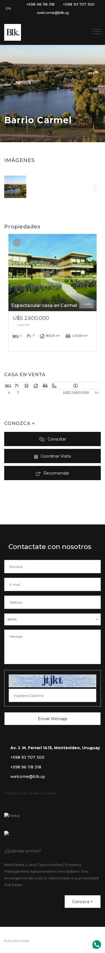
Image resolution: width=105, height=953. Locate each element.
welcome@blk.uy (27, 776)
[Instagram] (81, 12)
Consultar (57, 439)
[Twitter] (73, 12)
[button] (52, 619)
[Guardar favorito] (17, 242)
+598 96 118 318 (25, 767)
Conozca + (82, 901)
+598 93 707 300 (27, 757)
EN (8, 8)
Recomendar (56, 473)
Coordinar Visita (56, 456)
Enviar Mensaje (52, 718)
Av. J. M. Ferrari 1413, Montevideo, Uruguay (55, 747)
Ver (96, 392)
